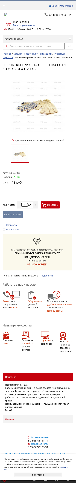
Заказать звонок (40, 437)
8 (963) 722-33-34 (38, 447)
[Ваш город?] (4, 5)
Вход (54, 5)
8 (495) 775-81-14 (60, 15)
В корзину (52, 204)
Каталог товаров (14, 38)
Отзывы (9, 419)
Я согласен (38, 474)
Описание (10, 376)
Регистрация (66, 5)
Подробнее (46, 275)
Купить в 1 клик (12, 214)
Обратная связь (39, 443)
